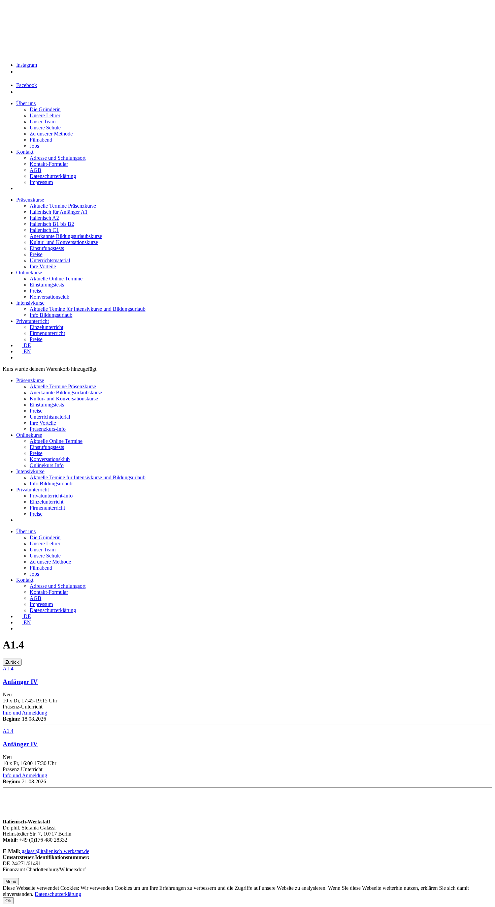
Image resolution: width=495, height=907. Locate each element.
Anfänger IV (20, 681)
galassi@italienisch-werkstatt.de (54, 851)
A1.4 (8, 668)
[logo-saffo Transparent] (123, 51)
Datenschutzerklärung (58, 894)
